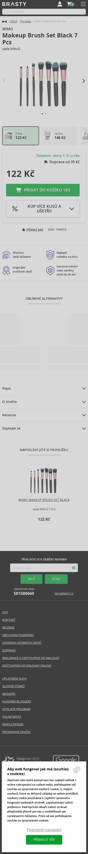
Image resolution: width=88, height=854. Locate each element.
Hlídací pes (34, 230)
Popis (6, 388)
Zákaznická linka (24, 592)
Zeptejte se (11, 428)
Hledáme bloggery (16, 701)
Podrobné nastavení (44, 830)
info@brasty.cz (64, 593)
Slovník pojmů (13, 686)
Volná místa (11, 717)
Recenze (9, 415)
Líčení (13, 21)
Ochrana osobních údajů (21, 643)
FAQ (5, 612)
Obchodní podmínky (18, 635)
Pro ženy (25, 21)
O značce (9, 401)
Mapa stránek (12, 724)
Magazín (8, 694)
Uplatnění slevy (14, 679)
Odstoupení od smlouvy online (26, 666)
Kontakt (8, 620)
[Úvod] (4, 21)
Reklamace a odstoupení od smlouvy (30, 658)
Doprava (9, 650)
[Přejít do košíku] (69, 4)
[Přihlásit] (59, 4)
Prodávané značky (16, 732)
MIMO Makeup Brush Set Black (44, 500)
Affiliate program (16, 709)
